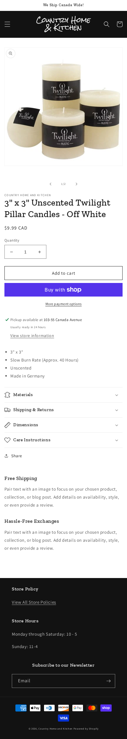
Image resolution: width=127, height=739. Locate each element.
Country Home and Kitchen (55, 728)
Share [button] (16, 455)
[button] (7, 24)
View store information (32, 335)
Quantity (11, 240)
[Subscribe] (108, 681)
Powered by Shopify (86, 728)
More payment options (63, 304)
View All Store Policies (34, 602)
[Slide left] (50, 184)
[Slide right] (76, 184)
